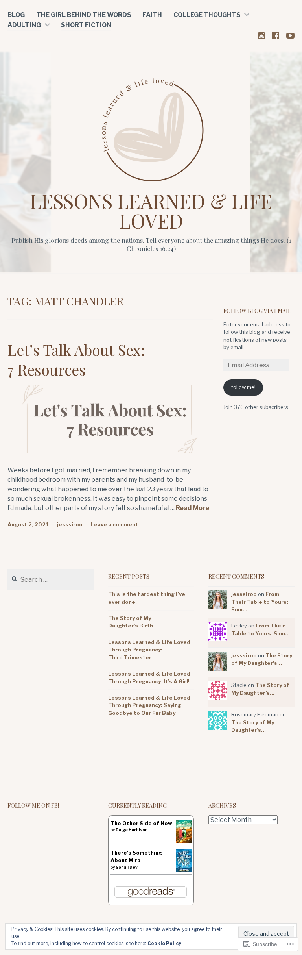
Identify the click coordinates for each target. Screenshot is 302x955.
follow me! (243, 387)
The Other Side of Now (141, 823)
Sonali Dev (127, 867)
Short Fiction (86, 25)
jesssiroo (70, 524)
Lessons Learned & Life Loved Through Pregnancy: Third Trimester (149, 650)
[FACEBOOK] (275, 35)
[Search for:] (50, 580)
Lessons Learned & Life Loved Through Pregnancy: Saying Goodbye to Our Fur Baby (149, 705)
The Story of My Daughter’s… (252, 726)
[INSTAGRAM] (261, 35)
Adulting (24, 25)
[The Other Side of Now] (184, 841)
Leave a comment (114, 524)
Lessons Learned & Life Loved (151, 211)
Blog (16, 15)
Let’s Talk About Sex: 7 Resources (76, 359)
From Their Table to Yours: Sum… (259, 602)
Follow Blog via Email (257, 311)
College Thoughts (207, 15)
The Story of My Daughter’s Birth (130, 622)
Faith (152, 15)
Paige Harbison (132, 829)
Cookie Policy (164, 943)
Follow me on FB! (33, 805)
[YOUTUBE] (290, 35)
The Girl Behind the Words (83, 15)
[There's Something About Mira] (184, 870)
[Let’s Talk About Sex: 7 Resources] (110, 451)
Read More (192, 508)
